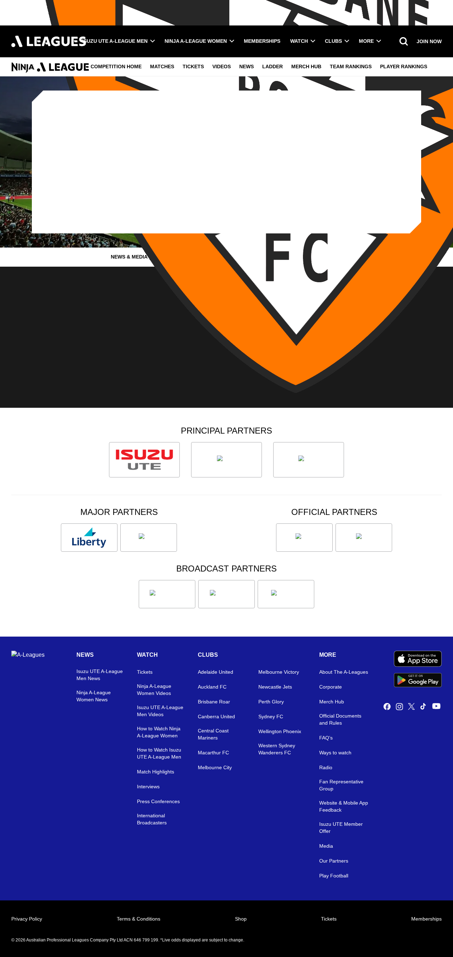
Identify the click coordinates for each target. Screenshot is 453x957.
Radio (325, 767)
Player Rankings (403, 66)
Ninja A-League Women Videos (154, 689)
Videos (221, 66)
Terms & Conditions (138, 919)
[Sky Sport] (286, 594)
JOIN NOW (429, 41)
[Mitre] (304, 537)
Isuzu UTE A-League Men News (99, 674)
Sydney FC (270, 716)
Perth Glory (271, 701)
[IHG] (364, 537)
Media (326, 846)
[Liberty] (89, 537)
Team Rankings (351, 66)
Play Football (333, 875)
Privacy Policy (26, 919)
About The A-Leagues (343, 672)
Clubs (333, 41)
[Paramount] (226, 594)
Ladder (272, 66)
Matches (162, 66)
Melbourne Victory (278, 672)
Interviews (148, 786)
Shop (241, 919)
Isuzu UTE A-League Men (115, 41)
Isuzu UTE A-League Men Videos (160, 710)
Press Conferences (158, 801)
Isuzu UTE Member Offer (341, 827)
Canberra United (216, 716)
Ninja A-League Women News (93, 696)
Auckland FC (212, 687)
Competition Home (116, 66)
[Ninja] (226, 459)
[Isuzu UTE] (144, 459)
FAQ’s (326, 738)
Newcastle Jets (275, 687)
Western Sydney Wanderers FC (276, 749)
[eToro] (149, 537)
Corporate (330, 687)
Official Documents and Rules (340, 719)
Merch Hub (306, 66)
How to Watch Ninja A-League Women (158, 732)
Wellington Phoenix (279, 731)
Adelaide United (215, 672)
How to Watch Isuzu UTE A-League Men (159, 753)
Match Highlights (155, 772)
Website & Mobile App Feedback (343, 806)
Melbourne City (215, 767)
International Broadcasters (152, 819)
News (246, 66)
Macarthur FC (213, 752)
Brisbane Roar (214, 701)
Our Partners (333, 861)
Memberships (262, 41)
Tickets (193, 66)
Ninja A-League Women (196, 41)
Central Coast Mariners (213, 734)
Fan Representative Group (341, 785)
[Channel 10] (167, 594)
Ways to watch (335, 752)
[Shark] (309, 459)
